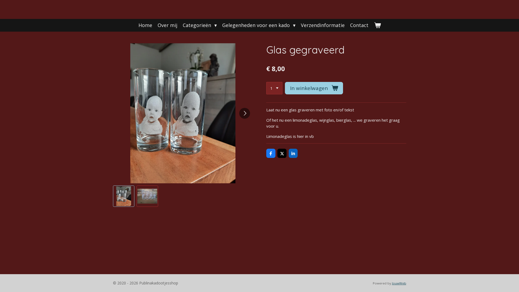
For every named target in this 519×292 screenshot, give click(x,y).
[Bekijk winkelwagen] (377, 25)
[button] (124, 196)
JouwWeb (399, 283)
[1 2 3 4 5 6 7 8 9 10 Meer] (274, 88)
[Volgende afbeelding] (244, 113)
